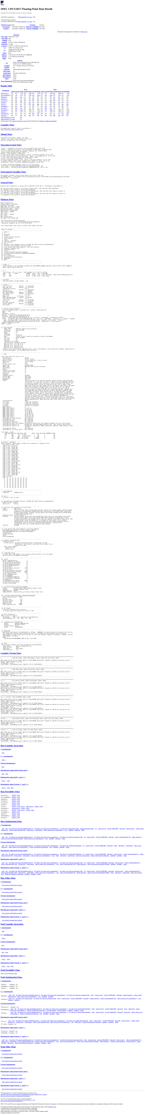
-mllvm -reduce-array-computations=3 (53, 830)
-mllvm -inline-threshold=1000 (17, 830)
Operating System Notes (11, 145)
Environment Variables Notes (13, 172)
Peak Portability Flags (10, 970)
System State (6, 73)
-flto (6, 828)
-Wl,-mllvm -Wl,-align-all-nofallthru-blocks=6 (21, 828)
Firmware (7, 69)
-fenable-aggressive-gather (87, 828)
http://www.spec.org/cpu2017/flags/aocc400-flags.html (15, 1096)
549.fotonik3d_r (5, 113)
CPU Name (4, 36)
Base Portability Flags (10, 792)
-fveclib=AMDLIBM (112, 828)
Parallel (7, 67)
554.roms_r (4, 115)
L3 (4, 50)
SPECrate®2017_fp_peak (25, 21)
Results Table (6, 86)
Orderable (4, 44)
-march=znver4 (102, 828)
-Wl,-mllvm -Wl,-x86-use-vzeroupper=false (71, 837)
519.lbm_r (3, 102)
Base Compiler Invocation (12, 746)
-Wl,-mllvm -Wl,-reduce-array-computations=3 (46, 828)
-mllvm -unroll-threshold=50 (131, 854)
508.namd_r (4, 97)
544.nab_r (3, 112)
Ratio (21, 91)
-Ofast (92, 995)
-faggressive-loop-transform (117, 1041)
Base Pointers (7, 75)
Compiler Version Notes (11, 653)
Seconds (17, 91)
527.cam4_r (4, 108)
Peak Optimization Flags (11, 977)
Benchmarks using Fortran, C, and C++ (14, 784)
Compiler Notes (7, 125)
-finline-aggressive (136, 837)
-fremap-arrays (30, 830)
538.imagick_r (5, 110)
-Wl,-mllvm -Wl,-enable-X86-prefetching (70, 845)
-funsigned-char (16, 808)
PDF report (84, 31)
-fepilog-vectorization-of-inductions (38, 847)
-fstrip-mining (38, 830)
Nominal (4, 40)
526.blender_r (4, 106)
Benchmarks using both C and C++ (13, 777)
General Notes (7, 182)
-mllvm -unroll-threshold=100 (123, 837)
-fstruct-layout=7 (130, 828)
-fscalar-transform (61, 1010)
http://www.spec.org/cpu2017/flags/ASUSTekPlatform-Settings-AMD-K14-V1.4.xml (18, 1100)
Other (4, 53)
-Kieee (115, 845)
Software (19, 60)
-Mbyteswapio (29, 806)
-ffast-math (122, 828)
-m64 (3, 828)
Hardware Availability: (32, 27)
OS (7, 63)
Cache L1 (4, 46)
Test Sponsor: (6, 27)
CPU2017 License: (6, 25)
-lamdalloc (77, 830)
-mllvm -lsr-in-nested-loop (83, 855)
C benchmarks (6, 749)
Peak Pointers (7, 77)
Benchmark (5, 90)
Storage (4, 56)
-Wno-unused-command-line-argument (12, 885)
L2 (4, 48)
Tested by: (6, 28)
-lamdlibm (71, 830)
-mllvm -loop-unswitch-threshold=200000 (98, 864)
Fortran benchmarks (8, 763)
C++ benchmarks (7, 756)
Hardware (16, 35)
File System (6, 71)
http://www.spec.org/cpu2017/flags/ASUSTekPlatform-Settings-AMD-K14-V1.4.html (23, 1094)
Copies (13, 91)
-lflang (82, 830)
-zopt (65, 830)
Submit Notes (6, 134)
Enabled (4, 42)
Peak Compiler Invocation (12, 924)
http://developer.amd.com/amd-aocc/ (12, 129)
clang (3, 753)
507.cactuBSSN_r (6, 95)
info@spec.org (52, 1107)
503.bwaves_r (4, 93)
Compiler (6, 65)
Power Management (6, 81)
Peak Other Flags (8, 1047)
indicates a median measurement (47, 121)
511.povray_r (4, 100)
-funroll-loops (129, 845)
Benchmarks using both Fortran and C (14, 770)
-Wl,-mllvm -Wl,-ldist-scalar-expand (69, 828)
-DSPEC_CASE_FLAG (18, 806)
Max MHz (4, 38)
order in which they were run (20, 121)
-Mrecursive (121, 845)
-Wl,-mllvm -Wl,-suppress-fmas (23, 998)
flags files (5, 1093)
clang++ (4, 760)
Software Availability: (32, 28)
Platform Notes (7, 199)
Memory (4, 55)
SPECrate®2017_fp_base (25, 17)
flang (3, 767)
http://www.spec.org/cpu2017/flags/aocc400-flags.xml (11, 1101)
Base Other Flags (8, 878)
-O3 (96, 828)
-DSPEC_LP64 (16, 795)
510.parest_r (4, 99)
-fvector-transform (51, 1010)
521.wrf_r (3, 104)
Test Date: (32, 25)
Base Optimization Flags (11, 821)
